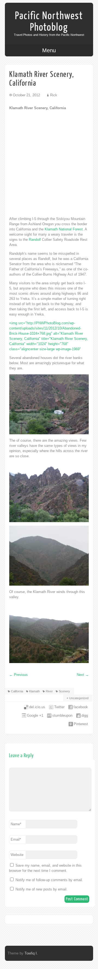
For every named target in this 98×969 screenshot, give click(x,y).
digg (84, 715)
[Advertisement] (49, 163)
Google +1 (35, 715)
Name (16, 824)
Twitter (59, 707)
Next (83, 675)
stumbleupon (62, 715)
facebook (81, 707)
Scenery (64, 691)
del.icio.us (37, 707)
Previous (18, 675)
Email (16, 839)
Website (17, 855)
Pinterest (81, 724)
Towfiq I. (31, 953)
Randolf (35, 240)
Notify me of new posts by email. (42, 889)
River (49, 691)
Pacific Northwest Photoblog (49, 21)
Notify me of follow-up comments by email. (49, 880)
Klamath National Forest (64, 229)
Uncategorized (78, 698)
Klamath (34, 691)
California (17, 691)
